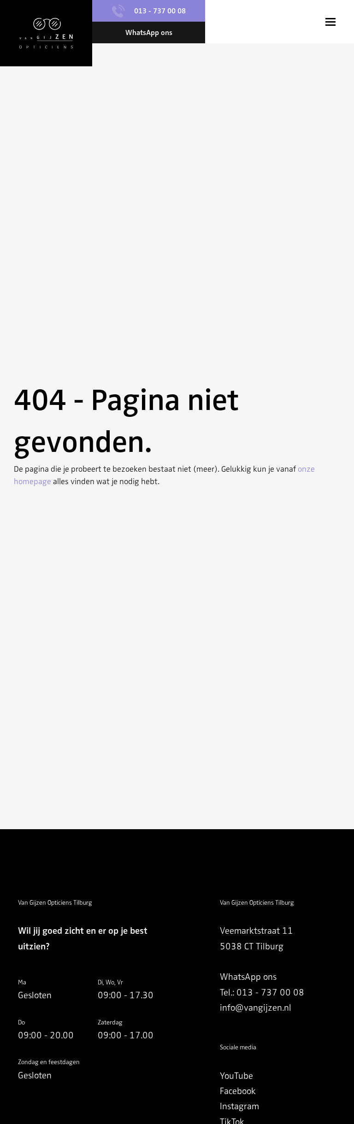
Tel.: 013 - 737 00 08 (262, 992)
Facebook (238, 1091)
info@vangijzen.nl (255, 1007)
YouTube (236, 1076)
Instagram (239, 1106)
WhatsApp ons (248, 977)
